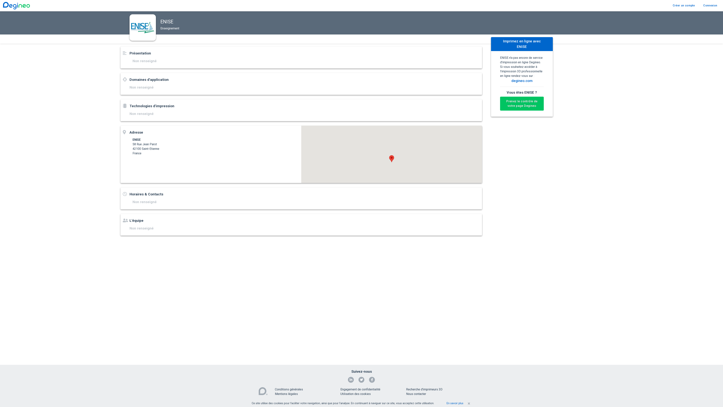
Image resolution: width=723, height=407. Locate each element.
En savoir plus (455, 403)
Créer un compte (684, 5)
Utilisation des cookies (355, 394)
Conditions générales (289, 389)
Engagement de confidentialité (360, 389)
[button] (391, 158)
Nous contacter (416, 394)
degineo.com (521, 81)
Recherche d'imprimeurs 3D (424, 389)
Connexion (710, 5)
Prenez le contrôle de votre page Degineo (521, 103)
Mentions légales (286, 394)
